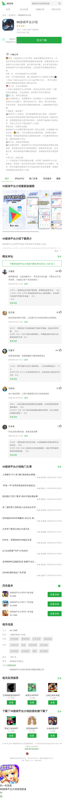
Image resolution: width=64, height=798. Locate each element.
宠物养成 (25, 638)
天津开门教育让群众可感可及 (15, 528)
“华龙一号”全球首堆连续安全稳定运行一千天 (20, 485)
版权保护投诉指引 (32, 748)
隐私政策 (12, 665)
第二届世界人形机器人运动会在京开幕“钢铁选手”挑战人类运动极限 (20, 507)
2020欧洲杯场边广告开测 (14, 572)
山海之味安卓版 (53, 695)
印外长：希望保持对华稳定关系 (17, 539)
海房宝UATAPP (32, 695)
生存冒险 (36, 638)
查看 (11, 702)
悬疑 (23, 645)
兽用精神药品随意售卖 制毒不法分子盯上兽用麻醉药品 (20, 561)
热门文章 (33, 178)
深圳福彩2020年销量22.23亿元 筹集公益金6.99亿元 (20, 517)
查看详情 (54, 594)
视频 (58, 178)
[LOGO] (7, 3)
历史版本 (47, 178)
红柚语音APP (53, 728)
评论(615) (19, 178)
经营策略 (14, 638)
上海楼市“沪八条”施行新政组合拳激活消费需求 (20, 474)
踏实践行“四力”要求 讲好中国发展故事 (20, 496)
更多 (59, 256)
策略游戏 (48, 638)
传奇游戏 (14, 651)
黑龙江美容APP (11, 728)
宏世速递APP (32, 728)
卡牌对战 (14, 645)
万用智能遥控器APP (11, 695)
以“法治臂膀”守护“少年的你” (15, 550)
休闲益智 (25, 651)
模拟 (35, 651)
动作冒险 (44, 645)
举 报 (1, 794)
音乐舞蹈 (44, 651)
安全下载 (42, 40)
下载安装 (34, 29)
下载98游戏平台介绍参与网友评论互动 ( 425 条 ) (32, 263)
